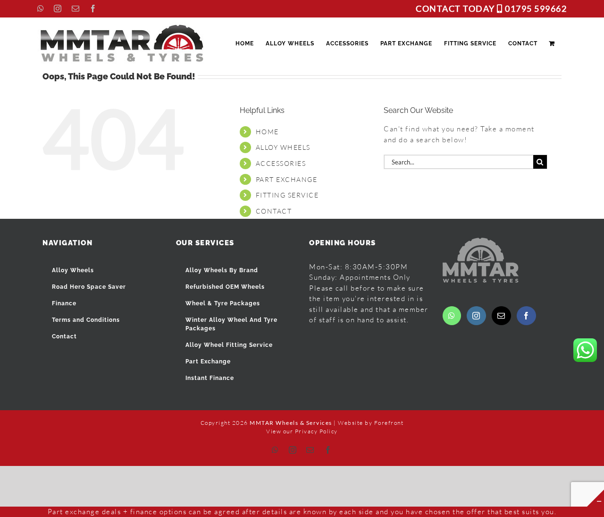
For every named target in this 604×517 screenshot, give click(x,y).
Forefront (389, 422)
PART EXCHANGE (287, 179)
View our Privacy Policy (302, 431)
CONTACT (274, 211)
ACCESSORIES (281, 163)
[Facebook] (527, 315)
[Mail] (502, 315)
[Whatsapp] (452, 315)
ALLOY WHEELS (283, 147)
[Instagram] (477, 315)
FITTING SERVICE (287, 195)
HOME (267, 132)
